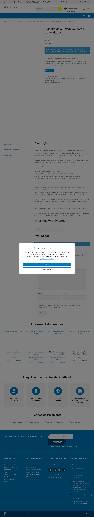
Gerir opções (47, 269)
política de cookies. (47, 259)
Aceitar (47, 264)
